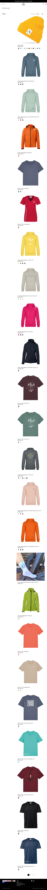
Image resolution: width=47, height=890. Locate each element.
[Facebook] (31, 881)
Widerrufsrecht (19, 883)
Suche (18, 880)
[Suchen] (4, 4)
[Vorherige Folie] (18, 29)
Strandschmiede (7, 888)
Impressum (19, 885)
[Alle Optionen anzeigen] (41, 48)
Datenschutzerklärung (21, 884)
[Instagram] (33, 881)
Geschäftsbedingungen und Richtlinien (38, 888)
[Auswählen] (43, 42)
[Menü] (1, 4)
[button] (38, 14)
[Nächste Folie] (43, 29)
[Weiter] (35, 875)
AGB (17, 881)
